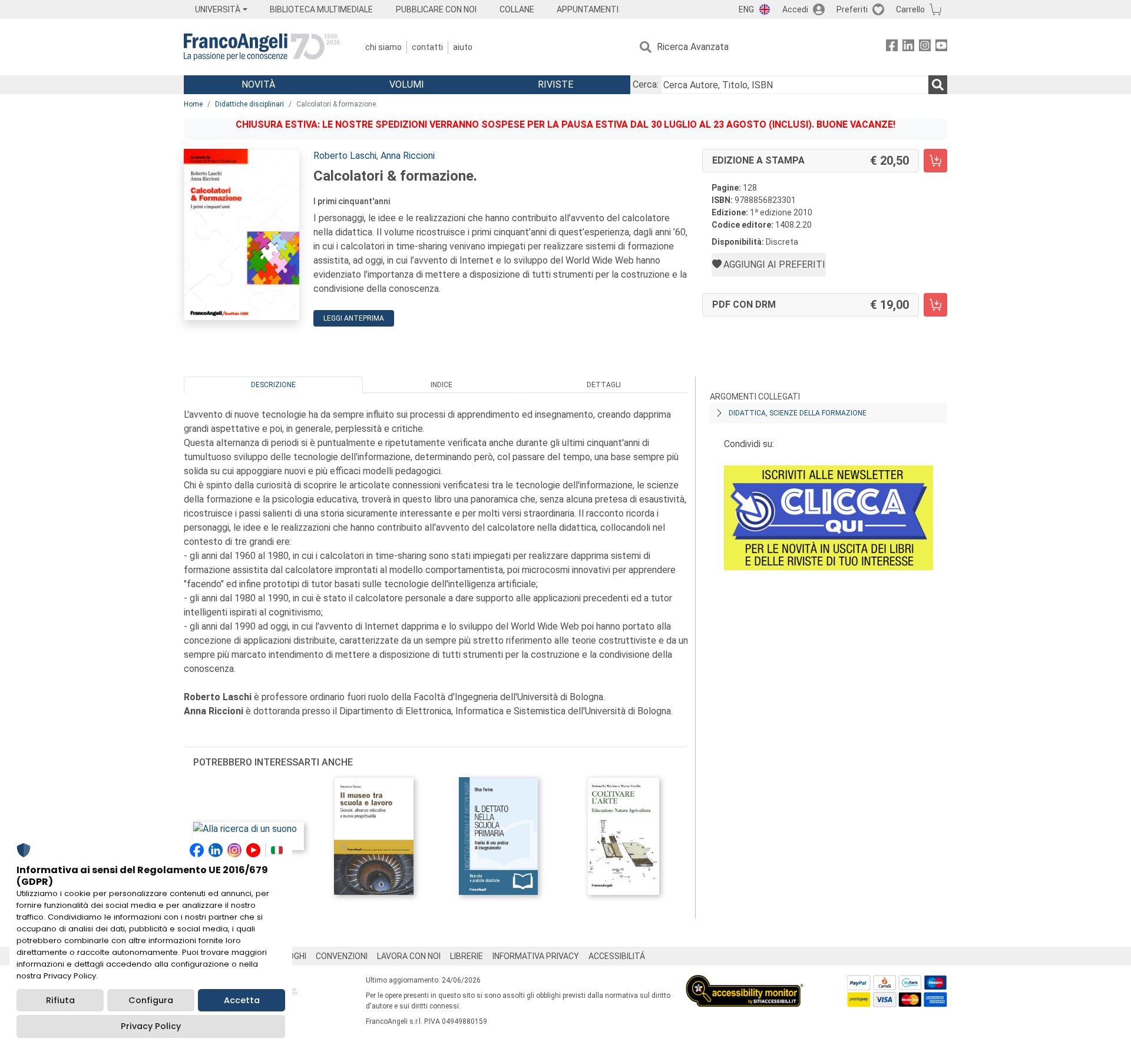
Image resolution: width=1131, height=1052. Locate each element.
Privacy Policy (151, 1026)
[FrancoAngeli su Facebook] (892, 47)
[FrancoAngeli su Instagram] (925, 47)
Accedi (795, 9)
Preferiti (852, 9)
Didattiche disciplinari (249, 104)
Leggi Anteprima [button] (353, 318)
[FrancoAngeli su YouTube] (941, 47)
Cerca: (646, 84)
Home (193, 104)
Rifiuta (60, 1000)
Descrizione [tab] (273, 385)
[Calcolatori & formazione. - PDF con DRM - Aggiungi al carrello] (935, 305)
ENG (746, 9)
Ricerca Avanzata (693, 46)
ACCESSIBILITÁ (616, 956)
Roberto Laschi (344, 155)
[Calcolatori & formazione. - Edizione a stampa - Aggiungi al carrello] (935, 160)
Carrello (910, 9)
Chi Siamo (383, 47)
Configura (150, 1000)
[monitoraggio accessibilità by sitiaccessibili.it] (744, 981)
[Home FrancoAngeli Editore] (262, 47)
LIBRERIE (466, 956)
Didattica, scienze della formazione (798, 413)
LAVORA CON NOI (409, 956)
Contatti (427, 47)
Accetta (242, 1000)
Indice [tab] (441, 385)
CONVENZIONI (342, 956)
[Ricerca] (937, 84)
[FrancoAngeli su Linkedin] (908, 47)
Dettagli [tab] (604, 385)
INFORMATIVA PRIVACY (535, 956)
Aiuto (462, 47)
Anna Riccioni (408, 155)
